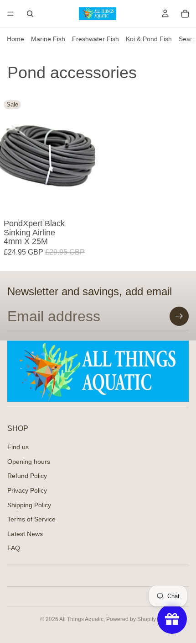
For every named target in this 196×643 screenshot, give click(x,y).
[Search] (30, 14)
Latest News (25, 533)
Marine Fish (48, 39)
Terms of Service (31, 519)
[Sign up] (179, 316)
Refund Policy (27, 475)
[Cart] (185, 14)
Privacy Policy (27, 490)
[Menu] (10, 13)
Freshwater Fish (95, 39)
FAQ (13, 548)
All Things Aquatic (81, 619)
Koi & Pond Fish (149, 39)
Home (15, 39)
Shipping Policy (29, 504)
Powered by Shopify (131, 619)
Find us (18, 447)
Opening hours (28, 461)
